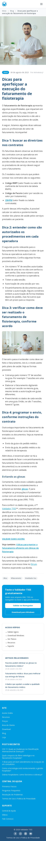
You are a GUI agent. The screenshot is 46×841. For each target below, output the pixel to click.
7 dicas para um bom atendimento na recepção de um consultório (23, 763)
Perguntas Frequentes (11, 790)
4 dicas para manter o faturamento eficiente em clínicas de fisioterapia (20, 548)
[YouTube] (30, 833)
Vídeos (5, 815)
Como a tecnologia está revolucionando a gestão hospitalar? (22, 769)
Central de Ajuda (9, 811)
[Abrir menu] (41, 4)
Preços (5, 721)
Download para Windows (23, 612)
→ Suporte (9, 646)
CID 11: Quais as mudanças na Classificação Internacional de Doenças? (20, 750)
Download (6, 729)
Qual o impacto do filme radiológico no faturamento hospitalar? (18, 756)
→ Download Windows (14, 635)
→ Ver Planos (10, 639)
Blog (12, 11)
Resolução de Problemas (12, 794)
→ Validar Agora (12, 632)
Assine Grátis (7, 713)
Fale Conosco (7, 819)
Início (4, 11)
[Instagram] (20, 833)
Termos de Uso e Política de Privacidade (19, 798)
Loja (4, 737)
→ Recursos (10, 642)
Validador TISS (9, 508)
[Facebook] (15, 833)
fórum (34, 564)
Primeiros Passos (9, 786)
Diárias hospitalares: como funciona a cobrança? (22, 774)
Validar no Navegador (23, 605)
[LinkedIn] (25, 833)
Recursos (6, 717)
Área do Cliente (8, 725)
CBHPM (8, 200)
